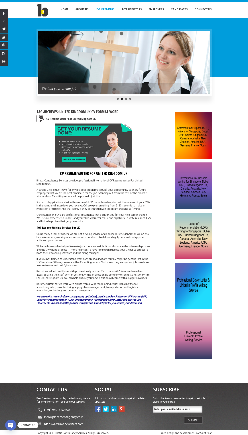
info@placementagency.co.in (64, 417)
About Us (82, 9)
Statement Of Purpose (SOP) (131, 296)
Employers (156, 9)
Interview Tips (131, 9)
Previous (34, 64)
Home (64, 9)
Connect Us (203, 9)
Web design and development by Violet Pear (186, 433)
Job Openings (105, 9)
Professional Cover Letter (108, 300)
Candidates (179, 9)
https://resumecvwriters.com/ (64, 424)
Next (213, 64)
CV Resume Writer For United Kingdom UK (71, 119)
